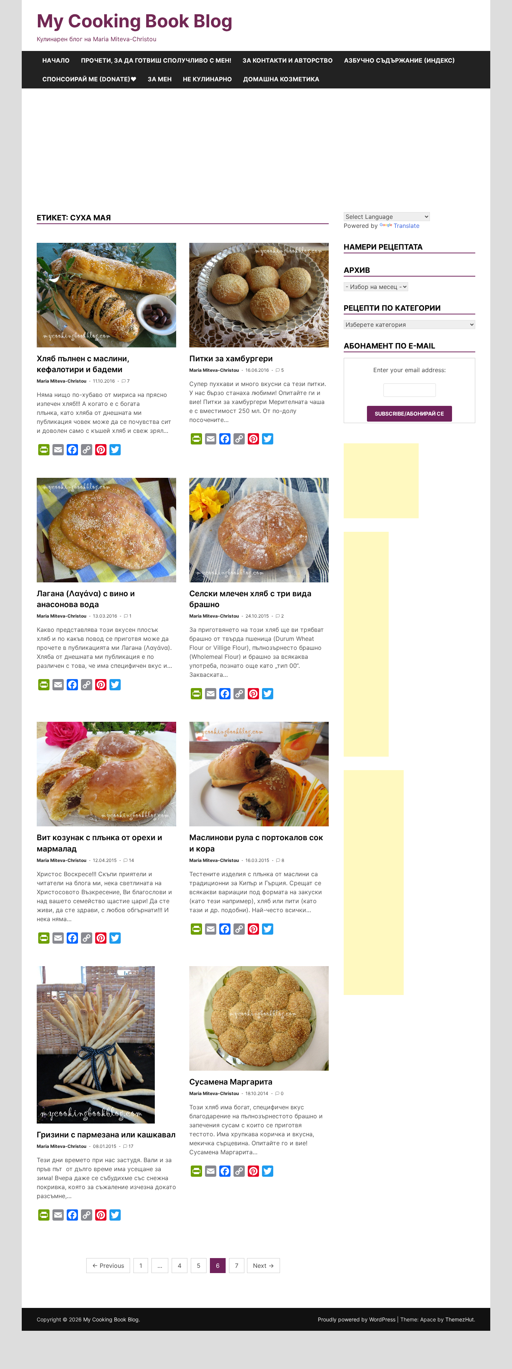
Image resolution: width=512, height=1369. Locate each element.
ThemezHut (459, 1319)
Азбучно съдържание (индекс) (399, 60)
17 (131, 1146)
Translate (406, 225)
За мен (160, 79)
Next (263, 1265)
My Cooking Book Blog (134, 21)
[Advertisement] (256, 144)
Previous (108, 1265)
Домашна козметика (281, 79)
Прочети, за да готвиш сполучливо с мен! (156, 60)
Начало (56, 60)
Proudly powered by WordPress (357, 1319)
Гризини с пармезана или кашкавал (106, 1134)
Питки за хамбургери (231, 358)
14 (131, 860)
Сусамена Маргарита (230, 1081)
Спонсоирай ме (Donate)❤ (89, 79)
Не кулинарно (207, 79)
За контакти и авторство (288, 60)
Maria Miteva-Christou (61, 381)
